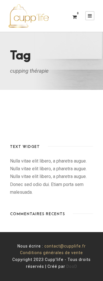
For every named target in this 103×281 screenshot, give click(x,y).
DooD (71, 266)
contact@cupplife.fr (65, 246)
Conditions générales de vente (51, 252)
